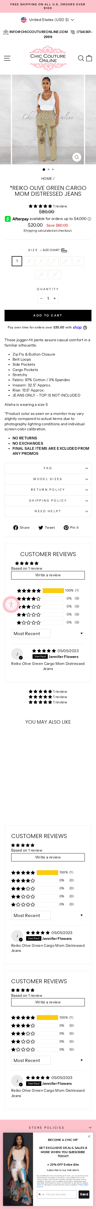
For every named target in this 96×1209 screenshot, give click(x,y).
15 (55, 274)
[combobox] (41, 1194)
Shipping (30, 230)
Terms (40, 1186)
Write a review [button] (48, 575)
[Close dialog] (89, 1136)
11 (78, 261)
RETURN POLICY (48, 489)
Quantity (48, 289)
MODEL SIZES (47, 479)
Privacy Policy (83, 1185)
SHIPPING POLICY (48, 500)
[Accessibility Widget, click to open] (11, 604)
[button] (41, 206)
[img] (44, 651)
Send (84, 1195)
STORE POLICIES (47, 1127)
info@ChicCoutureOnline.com (39, 32)
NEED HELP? (48, 511)
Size (44, 250)
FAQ (48, 468)
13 (41, 274)
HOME (46, 179)
